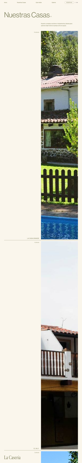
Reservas (69, 2)
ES (75, 2)
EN (77, 2)
